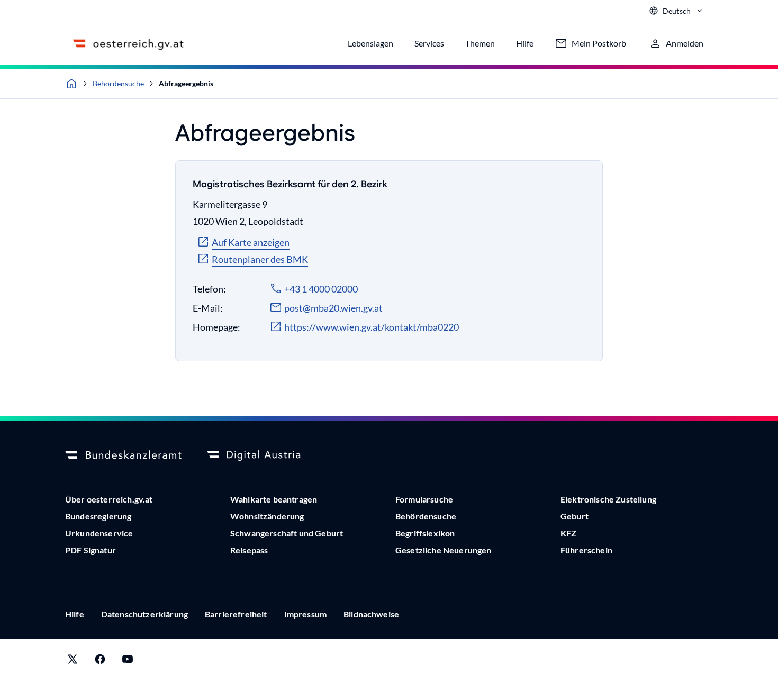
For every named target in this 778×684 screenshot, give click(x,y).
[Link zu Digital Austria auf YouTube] (127, 661)
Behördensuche (118, 83)
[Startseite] (71, 83)
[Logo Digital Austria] (265, 455)
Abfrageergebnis (186, 83)
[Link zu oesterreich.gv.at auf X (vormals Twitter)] (72, 661)
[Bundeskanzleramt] (123, 455)
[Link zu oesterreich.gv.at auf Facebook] (100, 661)
